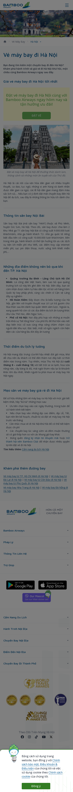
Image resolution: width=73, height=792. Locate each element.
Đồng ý (36, 786)
